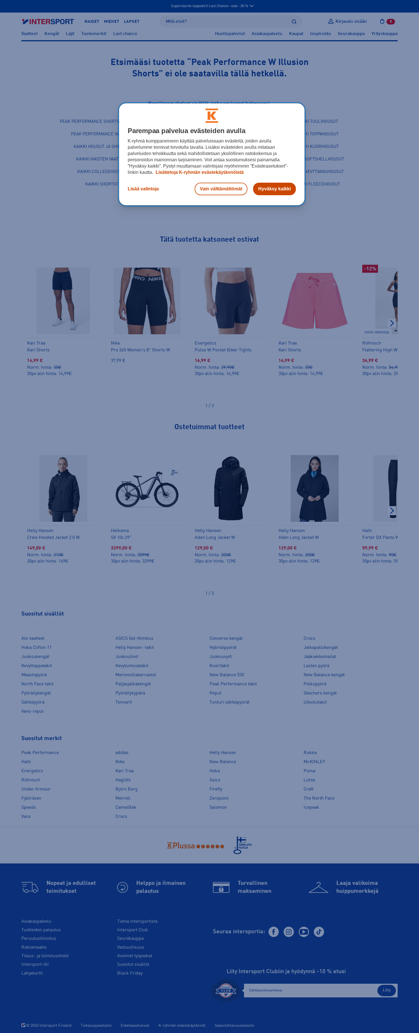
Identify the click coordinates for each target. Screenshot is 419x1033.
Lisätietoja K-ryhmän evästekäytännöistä (199, 172)
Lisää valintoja (143, 188)
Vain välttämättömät (221, 188)
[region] (211, 154)
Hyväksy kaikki (274, 188)
